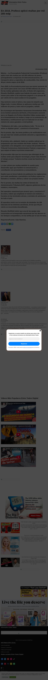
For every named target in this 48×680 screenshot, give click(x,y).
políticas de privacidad (27, 347)
